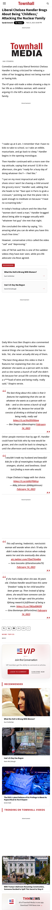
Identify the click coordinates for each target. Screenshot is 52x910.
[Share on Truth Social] (9, 628)
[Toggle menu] (4, 3)
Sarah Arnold (7, 22)
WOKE (4, 638)
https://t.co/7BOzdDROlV (29, 606)
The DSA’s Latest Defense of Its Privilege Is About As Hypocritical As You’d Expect (25, 798)
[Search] (47, 3)
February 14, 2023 (26, 489)
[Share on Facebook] (14, 628)
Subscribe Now (38, 672)
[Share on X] (4, 628)
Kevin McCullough (10, 761)
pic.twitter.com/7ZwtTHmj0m (26, 559)
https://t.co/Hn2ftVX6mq (26, 420)
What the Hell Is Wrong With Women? (19, 719)
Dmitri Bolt (7, 803)
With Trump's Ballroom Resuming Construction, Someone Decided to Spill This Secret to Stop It (24, 888)
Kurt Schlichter (9, 722)
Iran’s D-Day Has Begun (13, 758)
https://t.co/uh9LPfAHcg (26, 481)
